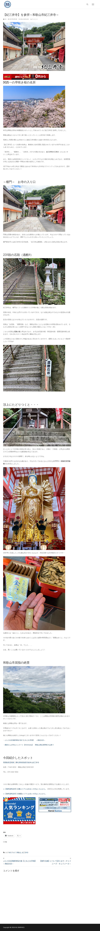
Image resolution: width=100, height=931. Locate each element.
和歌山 (19, 852)
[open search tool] (87, 4)
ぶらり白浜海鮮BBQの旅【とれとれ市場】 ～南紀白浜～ (25, 740)
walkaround (24, 19)
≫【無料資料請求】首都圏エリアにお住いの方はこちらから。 (25, 794)
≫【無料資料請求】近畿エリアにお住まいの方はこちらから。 (25, 789)
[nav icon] (93, 4)
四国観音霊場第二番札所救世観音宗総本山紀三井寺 (21, 762)
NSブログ (12, 852)
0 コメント (35, 19)
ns (5, 19)
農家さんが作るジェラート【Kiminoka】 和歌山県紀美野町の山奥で (29, 745)
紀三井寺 (25, 852)
